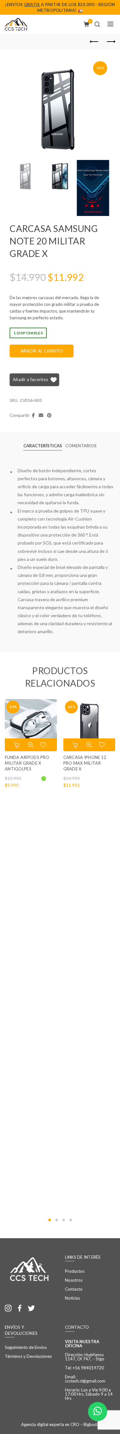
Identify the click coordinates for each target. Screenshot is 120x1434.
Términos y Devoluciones (28, 1356)
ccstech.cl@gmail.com (85, 1380)
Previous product (94, 42)
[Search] (97, 24)
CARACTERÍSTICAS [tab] (42, 445)
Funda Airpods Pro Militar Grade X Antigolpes (27, 763)
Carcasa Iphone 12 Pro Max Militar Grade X (85, 763)
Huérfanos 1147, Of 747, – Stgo (84, 1356)
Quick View (30, 744)
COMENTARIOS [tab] (81, 445)
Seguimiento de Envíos (26, 1347)
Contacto (74, 1289)
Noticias (72, 1298)
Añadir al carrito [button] (75, 744)
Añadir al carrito (41, 351)
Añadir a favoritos (30, 379)
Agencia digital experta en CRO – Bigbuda (60, 1424)
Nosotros (74, 1280)
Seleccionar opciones (17, 744)
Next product (110, 42)
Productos (74, 1271)
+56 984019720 (88, 1367)
